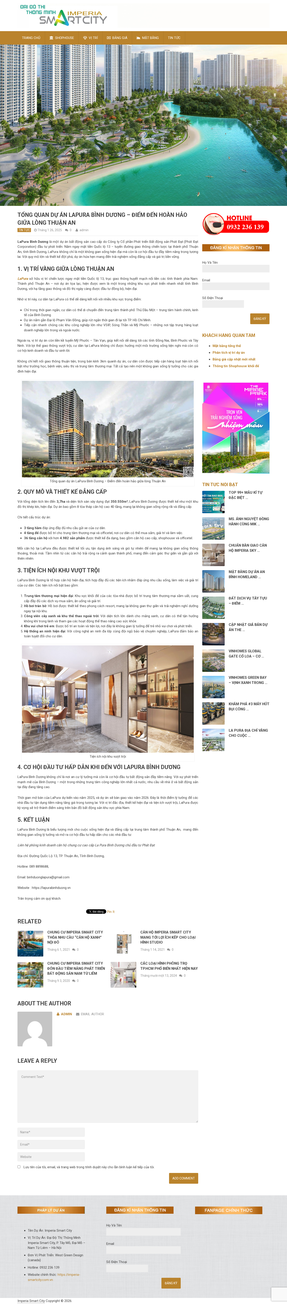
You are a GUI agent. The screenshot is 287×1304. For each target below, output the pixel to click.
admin (84, 230)
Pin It (111, 912)
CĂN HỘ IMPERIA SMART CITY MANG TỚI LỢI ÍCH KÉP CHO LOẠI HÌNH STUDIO (168, 937)
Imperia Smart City (31, 1301)
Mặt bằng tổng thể (227, 346)
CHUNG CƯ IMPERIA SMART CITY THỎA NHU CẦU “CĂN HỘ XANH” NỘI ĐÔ (75, 937)
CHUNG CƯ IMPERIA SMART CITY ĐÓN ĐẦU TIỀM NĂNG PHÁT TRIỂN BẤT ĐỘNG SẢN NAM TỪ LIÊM (76, 968)
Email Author (92, 1014)
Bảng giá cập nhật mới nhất (234, 359)
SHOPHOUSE (64, 38)
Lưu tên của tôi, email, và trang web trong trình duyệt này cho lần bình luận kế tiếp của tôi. (89, 1167)
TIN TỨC (174, 38)
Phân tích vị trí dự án (229, 353)
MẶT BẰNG (150, 38)
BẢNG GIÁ (119, 38)
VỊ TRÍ (93, 38)
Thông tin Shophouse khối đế (236, 366)
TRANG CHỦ (31, 38)
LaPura (22, 279)
